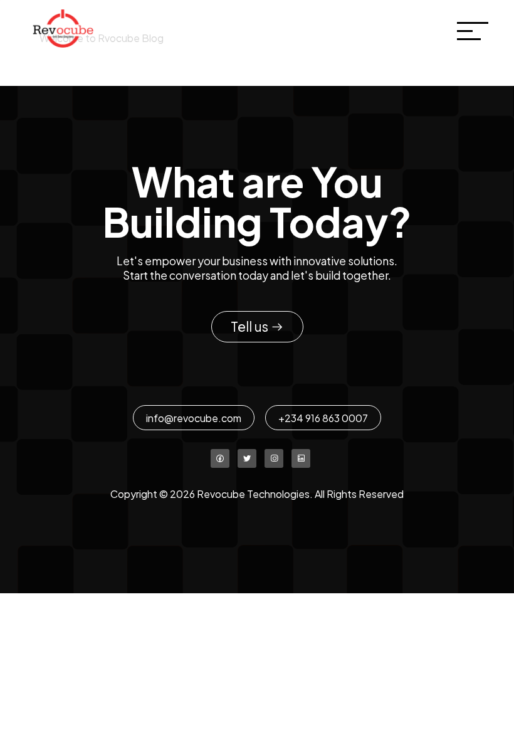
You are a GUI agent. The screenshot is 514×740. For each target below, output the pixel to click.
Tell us (251, 326)
